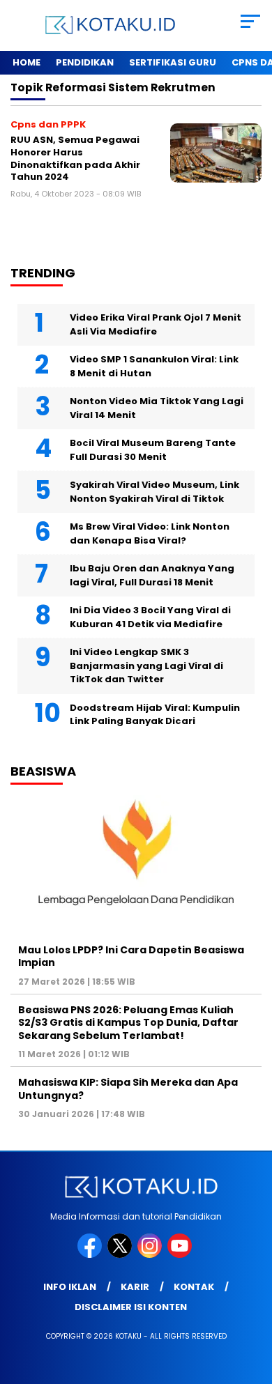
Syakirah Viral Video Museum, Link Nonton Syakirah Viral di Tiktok (154, 491)
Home (26, 62)
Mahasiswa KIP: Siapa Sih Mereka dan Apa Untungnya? (128, 1088)
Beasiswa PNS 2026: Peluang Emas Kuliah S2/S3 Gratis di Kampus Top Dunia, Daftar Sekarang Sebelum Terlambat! (128, 1022)
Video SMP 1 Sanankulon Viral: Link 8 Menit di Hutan (154, 366)
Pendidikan (85, 62)
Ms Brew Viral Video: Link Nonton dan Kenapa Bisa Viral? (149, 533)
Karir (135, 1286)
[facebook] (91, 1255)
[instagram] (151, 1255)
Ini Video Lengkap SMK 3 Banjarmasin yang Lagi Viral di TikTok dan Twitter (146, 665)
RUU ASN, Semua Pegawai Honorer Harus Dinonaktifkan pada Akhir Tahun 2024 (75, 158)
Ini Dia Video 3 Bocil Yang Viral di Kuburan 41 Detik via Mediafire (150, 617)
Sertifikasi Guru (172, 62)
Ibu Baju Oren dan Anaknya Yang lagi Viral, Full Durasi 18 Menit (152, 575)
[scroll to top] (252, 1303)
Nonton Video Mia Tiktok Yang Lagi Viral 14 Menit (156, 408)
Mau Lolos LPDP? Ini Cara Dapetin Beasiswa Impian (131, 956)
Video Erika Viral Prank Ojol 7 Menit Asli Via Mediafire (155, 324)
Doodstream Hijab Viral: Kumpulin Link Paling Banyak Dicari (155, 714)
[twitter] (121, 1255)
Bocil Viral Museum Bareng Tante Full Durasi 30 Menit (153, 449)
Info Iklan (69, 1286)
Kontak (194, 1286)
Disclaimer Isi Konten (131, 1307)
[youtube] (181, 1255)
